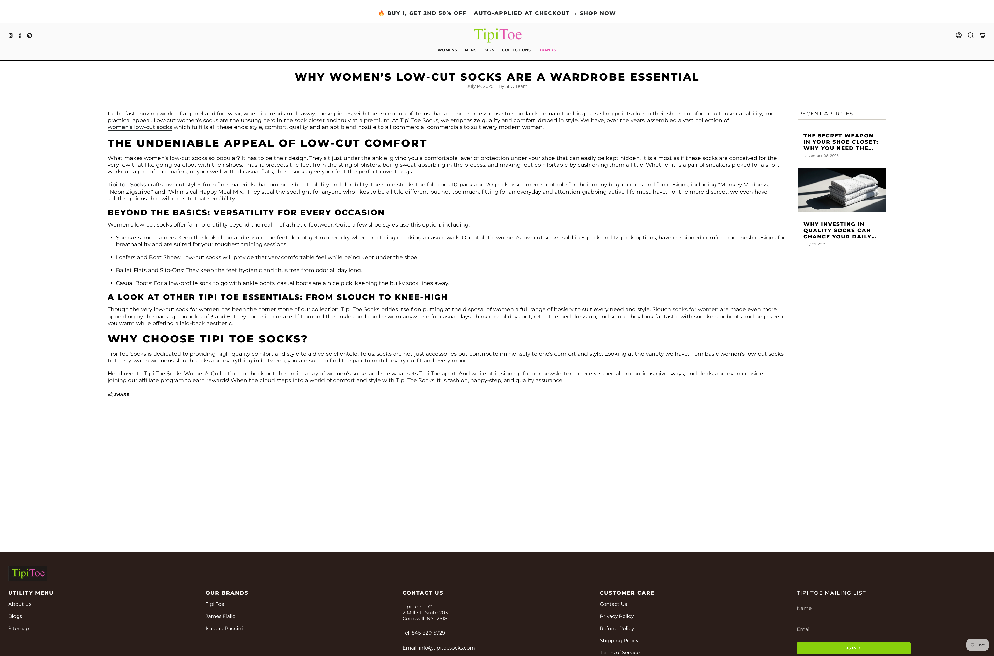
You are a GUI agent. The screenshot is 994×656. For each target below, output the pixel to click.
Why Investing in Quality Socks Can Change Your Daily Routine (837, 230)
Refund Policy (617, 628)
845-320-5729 (428, 633)
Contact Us (613, 604)
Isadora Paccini (224, 628)
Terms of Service (620, 652)
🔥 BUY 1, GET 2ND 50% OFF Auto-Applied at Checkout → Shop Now (497, 13)
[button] (447, 50)
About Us (19, 604)
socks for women (696, 309)
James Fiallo (221, 616)
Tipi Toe (215, 604)
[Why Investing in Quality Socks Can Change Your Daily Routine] (842, 190)
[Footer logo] (27, 573)
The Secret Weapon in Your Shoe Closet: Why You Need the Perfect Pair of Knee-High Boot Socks (841, 142)
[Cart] (983, 35)
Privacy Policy (617, 616)
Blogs (15, 616)
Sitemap (18, 628)
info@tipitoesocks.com (447, 648)
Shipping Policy (619, 641)
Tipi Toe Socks (127, 184)
